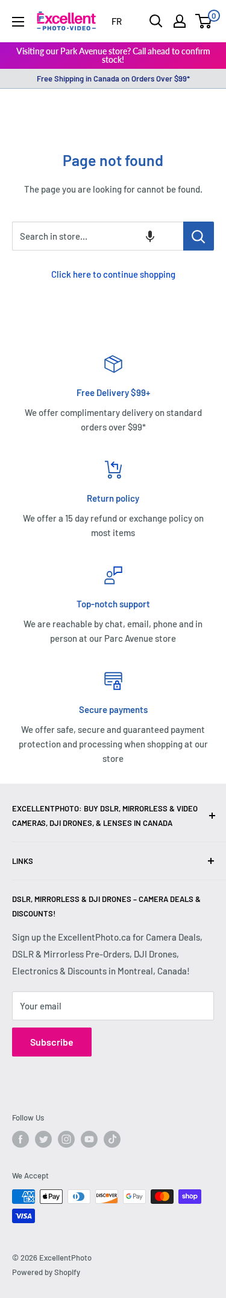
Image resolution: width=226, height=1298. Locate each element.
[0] (204, 21)
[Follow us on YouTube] (89, 1139)
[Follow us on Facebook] (20, 1139)
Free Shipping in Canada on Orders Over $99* (113, 78)
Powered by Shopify (46, 1272)
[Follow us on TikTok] (112, 1139)
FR (116, 21)
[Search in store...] (198, 236)
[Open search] (156, 21)
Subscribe (52, 1041)
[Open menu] (18, 22)
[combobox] (97, 236)
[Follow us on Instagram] (66, 1139)
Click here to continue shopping (113, 274)
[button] (150, 236)
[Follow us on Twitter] (43, 1139)
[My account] (180, 21)
